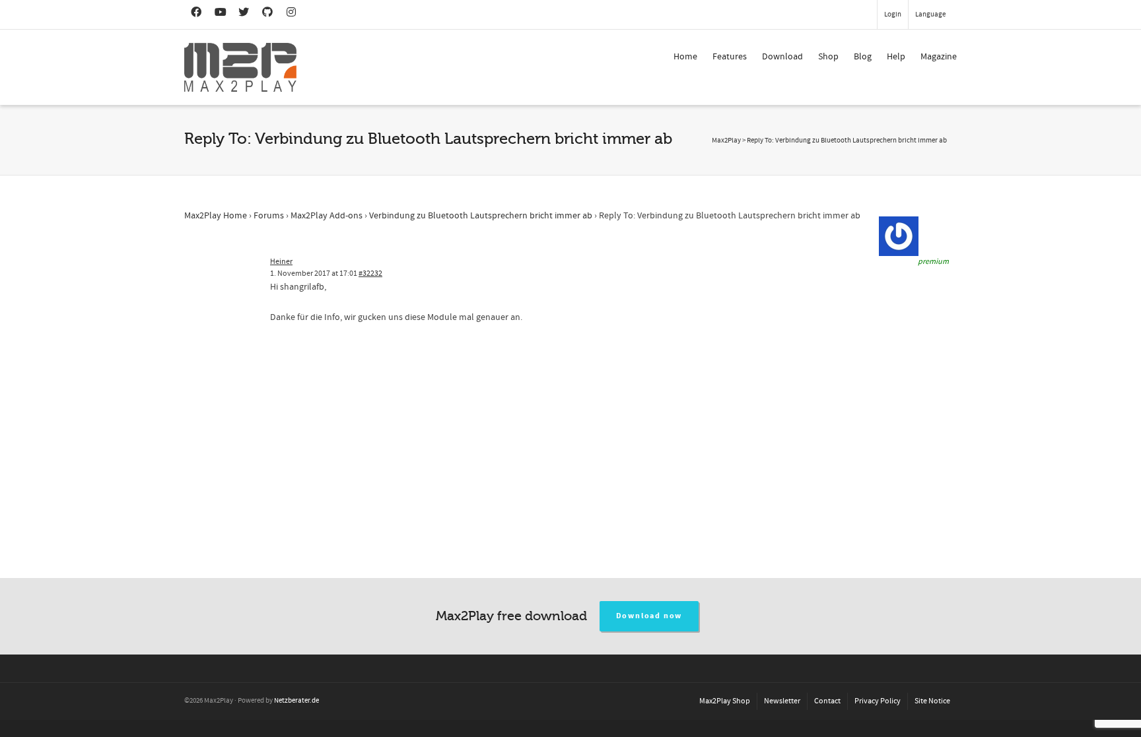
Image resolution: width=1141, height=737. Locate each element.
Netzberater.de (296, 700)
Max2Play (726, 140)
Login (892, 14)
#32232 (370, 273)
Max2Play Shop (724, 701)
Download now (649, 616)
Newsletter (782, 701)
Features (729, 57)
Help (896, 57)
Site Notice (932, 701)
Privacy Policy (877, 701)
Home (685, 57)
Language (930, 14)
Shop (828, 57)
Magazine (938, 57)
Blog (863, 57)
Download (782, 57)
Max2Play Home (215, 216)
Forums (269, 216)
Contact (827, 701)
